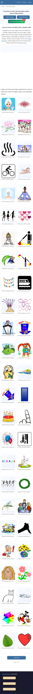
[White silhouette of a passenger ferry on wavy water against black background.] (24, 283)
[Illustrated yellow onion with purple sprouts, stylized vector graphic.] (8, 308)
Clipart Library (6, 674)
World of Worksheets (9, 689)
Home (3, 6)
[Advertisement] (16, 70)
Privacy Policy (9, 683)
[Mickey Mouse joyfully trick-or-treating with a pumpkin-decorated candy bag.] (24, 618)
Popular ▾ (24, 2)
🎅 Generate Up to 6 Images (17, 21)
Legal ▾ (29, 2)
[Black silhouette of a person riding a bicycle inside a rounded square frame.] (8, 171)
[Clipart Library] (2, 2)
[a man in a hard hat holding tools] (24, 149)
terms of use (22, 43)
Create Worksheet (23, 17)
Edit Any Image (10, 17)
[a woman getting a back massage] (24, 171)
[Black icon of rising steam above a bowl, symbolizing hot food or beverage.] (8, 149)
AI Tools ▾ (18, 2)
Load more (16, 657)
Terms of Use (9, 678)
